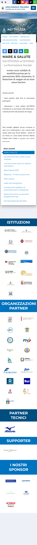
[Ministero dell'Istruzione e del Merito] (10, 273)
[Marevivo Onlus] (10, 371)
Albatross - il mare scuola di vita (16, 175)
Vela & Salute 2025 (11, 170)
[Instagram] (27, 2)
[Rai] (27, 381)
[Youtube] (23, 2)
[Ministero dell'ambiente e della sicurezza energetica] (10, 283)
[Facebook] (14, 2)
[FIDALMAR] (27, 350)
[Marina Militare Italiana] (26, 283)
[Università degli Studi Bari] (10, 253)
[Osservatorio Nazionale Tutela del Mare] (10, 381)
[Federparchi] (10, 350)
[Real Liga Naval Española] (27, 391)
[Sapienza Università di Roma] (26, 242)
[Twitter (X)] (18, 2)
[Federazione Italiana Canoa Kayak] (10, 330)
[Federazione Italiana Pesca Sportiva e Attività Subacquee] (10, 340)
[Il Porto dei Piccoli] (10, 361)
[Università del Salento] (26, 273)
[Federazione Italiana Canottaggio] (27, 330)
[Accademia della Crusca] (10, 320)
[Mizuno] (10, 429)
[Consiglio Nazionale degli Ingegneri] (27, 320)
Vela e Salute (9, 179)
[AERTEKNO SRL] (26, 483)
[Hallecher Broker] (26, 494)
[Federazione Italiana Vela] (27, 340)
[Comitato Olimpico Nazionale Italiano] (10, 401)
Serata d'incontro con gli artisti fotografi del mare (16, 195)
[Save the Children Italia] (10, 391)
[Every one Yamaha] (11, 505)
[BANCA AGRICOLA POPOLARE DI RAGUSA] (11, 483)
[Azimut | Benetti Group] (10, 452)
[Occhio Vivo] (11, 494)
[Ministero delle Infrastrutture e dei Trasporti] (26, 263)
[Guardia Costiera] (10, 294)
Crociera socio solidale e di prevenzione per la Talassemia (16, 188)
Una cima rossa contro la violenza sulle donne (17, 165)
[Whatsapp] (35, 2)
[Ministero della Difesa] (10, 232)
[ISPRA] (27, 361)
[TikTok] (31, 2)
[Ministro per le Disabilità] (10, 242)
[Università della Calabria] (10, 263)
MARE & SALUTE (10, 152)
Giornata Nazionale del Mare (15, 201)
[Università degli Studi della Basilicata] (26, 253)
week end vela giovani (13, 183)
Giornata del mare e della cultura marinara (17, 158)
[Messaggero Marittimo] (27, 371)
